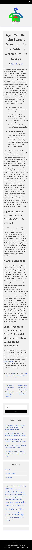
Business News (8, 361)
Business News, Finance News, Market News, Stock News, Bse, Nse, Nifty (22, 389)
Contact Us (8, 477)
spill (22, 376)
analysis (7, 486)
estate (7, 492)
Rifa (22, 64)
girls (6, 494)
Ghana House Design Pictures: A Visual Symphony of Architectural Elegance (15, 454)
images (11, 497)
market (17, 505)
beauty (19, 486)
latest (7, 505)
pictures (7, 512)
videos (23, 517)
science (24, 512)
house (24, 494)
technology (19, 514)
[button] (29, 2)
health (20, 494)
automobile (13, 486)
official (15, 509)
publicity (18, 376)
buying (15, 489)
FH (18, 542)
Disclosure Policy (10, 473)
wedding (7, 520)
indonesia (12, 499)
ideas (6, 497)
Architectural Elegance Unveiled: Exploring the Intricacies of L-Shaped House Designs (15, 427)
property (19, 512)
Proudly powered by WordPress (15, 545)
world (12, 520)
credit (25, 373)
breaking (24, 486)
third (25, 376)
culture (19, 489)
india (7, 499)
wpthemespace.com (21, 547)
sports (11, 515)
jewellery (14, 502)
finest (18, 492)
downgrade (7, 376)
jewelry (22, 502)
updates (17, 517)
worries (15, 378)
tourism (7, 517)
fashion (13, 492)
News (13, 373)
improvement (18, 497)
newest (9, 508)
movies (22, 505)
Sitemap (7, 469)
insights (7, 502)
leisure (12, 505)
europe (13, 376)
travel (11, 518)
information (18, 499)
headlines (14, 494)
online (21, 509)
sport (6, 515)
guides (10, 494)
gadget (22, 492)
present (13, 512)
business (9, 488)
